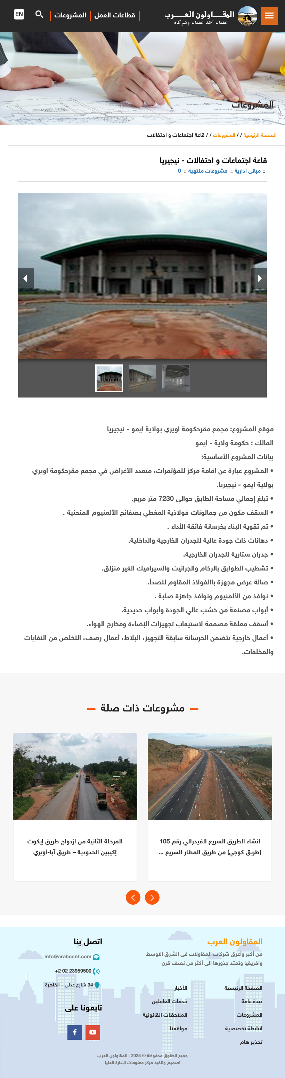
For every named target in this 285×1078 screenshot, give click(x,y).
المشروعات (224, 136)
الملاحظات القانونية (165, 1015)
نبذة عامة (252, 1002)
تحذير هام (251, 1042)
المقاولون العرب (234, 942)
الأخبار (180, 988)
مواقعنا (178, 1029)
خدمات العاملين (169, 1002)
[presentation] (133, 897)
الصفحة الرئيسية (260, 136)
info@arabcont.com (67, 957)
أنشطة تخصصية (243, 1029)
